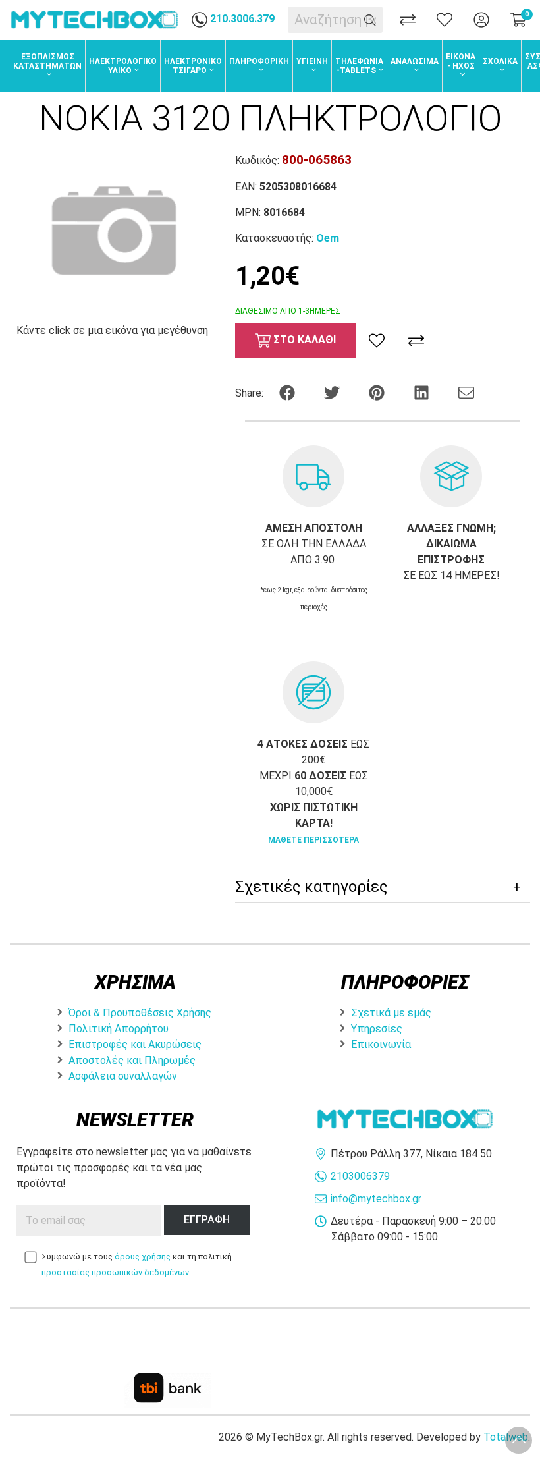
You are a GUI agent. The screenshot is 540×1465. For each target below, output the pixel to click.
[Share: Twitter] (333, 391)
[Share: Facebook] (288, 391)
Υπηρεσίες (376, 1028)
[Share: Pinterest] (378, 391)
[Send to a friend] (466, 391)
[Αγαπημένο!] (377, 340)
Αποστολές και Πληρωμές (132, 1060)
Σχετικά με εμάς (391, 1013)
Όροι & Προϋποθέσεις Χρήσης (139, 1013)
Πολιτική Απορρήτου (118, 1028)
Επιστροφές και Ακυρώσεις (135, 1044)
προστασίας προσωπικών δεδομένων (115, 1272)
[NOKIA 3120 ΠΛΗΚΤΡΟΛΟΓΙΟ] (112, 231)
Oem (327, 238)
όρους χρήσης (143, 1256)
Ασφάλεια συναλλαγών (122, 1076)
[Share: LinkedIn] (423, 391)
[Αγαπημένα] (444, 19)
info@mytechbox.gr (376, 1198)
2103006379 (360, 1176)
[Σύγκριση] (407, 19)
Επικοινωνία (381, 1044)
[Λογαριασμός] (481, 19)
